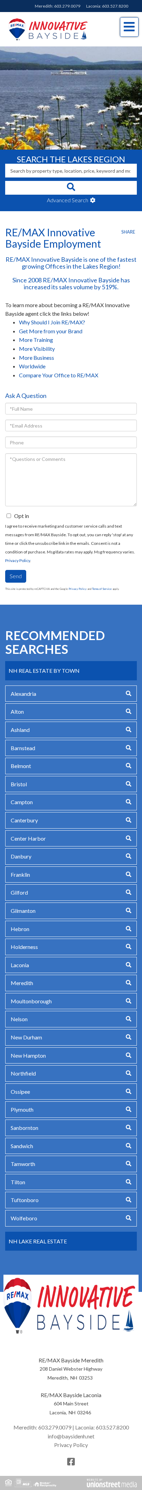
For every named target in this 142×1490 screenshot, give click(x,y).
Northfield (23, 1073)
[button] (71, 188)
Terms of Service (102, 589)
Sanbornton (24, 1127)
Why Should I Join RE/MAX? (52, 322)
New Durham (26, 1037)
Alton (17, 711)
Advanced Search (67, 200)
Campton (22, 802)
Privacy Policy (17, 560)
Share (128, 232)
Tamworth (23, 1163)
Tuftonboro (25, 1200)
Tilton (18, 1182)
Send (16, 576)
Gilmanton (23, 910)
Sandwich (22, 1146)
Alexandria (23, 693)
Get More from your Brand (50, 331)
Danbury (21, 856)
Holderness (24, 946)
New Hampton (28, 1055)
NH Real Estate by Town (44, 670)
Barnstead (23, 748)
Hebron (20, 929)
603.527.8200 (115, 6)
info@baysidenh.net (71, 1436)
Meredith (22, 983)
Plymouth (22, 1109)
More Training (36, 339)
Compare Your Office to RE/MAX (58, 375)
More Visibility (37, 348)
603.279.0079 (67, 6)
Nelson (19, 1019)
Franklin (20, 874)
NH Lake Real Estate (38, 1241)
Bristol (19, 784)
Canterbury (24, 820)
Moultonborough (31, 1001)
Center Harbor (28, 838)
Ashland (20, 729)
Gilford (19, 892)
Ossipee (20, 1091)
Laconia (20, 965)
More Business (36, 357)
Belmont (21, 766)
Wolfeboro (24, 1218)
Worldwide (32, 366)
